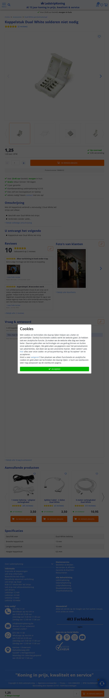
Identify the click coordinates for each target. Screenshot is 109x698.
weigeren (35, 357)
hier (22, 351)
